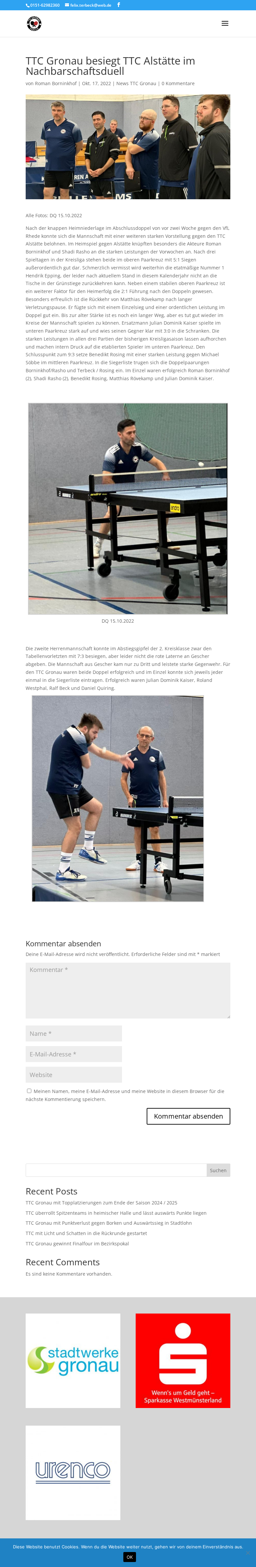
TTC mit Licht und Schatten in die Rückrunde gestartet (86, 1233)
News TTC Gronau (136, 83)
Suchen (218, 1170)
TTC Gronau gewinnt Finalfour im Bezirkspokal (77, 1243)
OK (130, 1557)
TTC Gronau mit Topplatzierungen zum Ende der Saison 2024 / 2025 (101, 1202)
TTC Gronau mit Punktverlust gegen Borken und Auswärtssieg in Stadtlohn (109, 1223)
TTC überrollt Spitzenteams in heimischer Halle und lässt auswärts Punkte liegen (116, 1213)
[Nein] (247, 1552)
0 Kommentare (178, 83)
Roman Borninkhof (56, 83)
